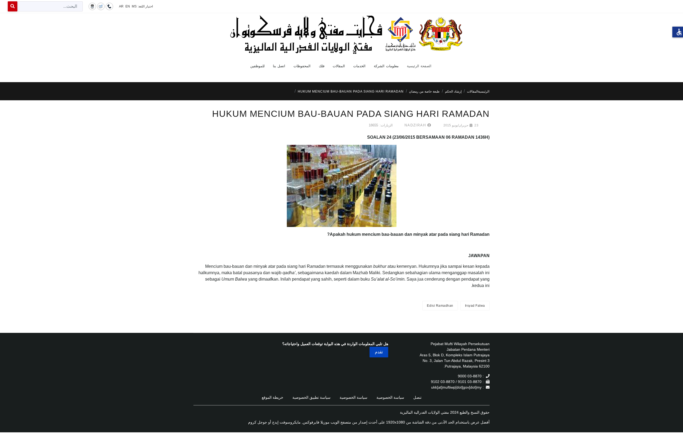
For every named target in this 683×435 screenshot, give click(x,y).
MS (134, 6)
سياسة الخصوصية (390, 397)
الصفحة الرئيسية (419, 66)
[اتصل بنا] (109, 6)
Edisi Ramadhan (440, 306)
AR (121, 6)
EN (127, 6)
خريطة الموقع (272, 397)
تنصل (417, 397)
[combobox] (50, 6)
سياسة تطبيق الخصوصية (311, 397)
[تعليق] (101, 6)
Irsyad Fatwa (475, 306)
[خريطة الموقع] (92, 6)
